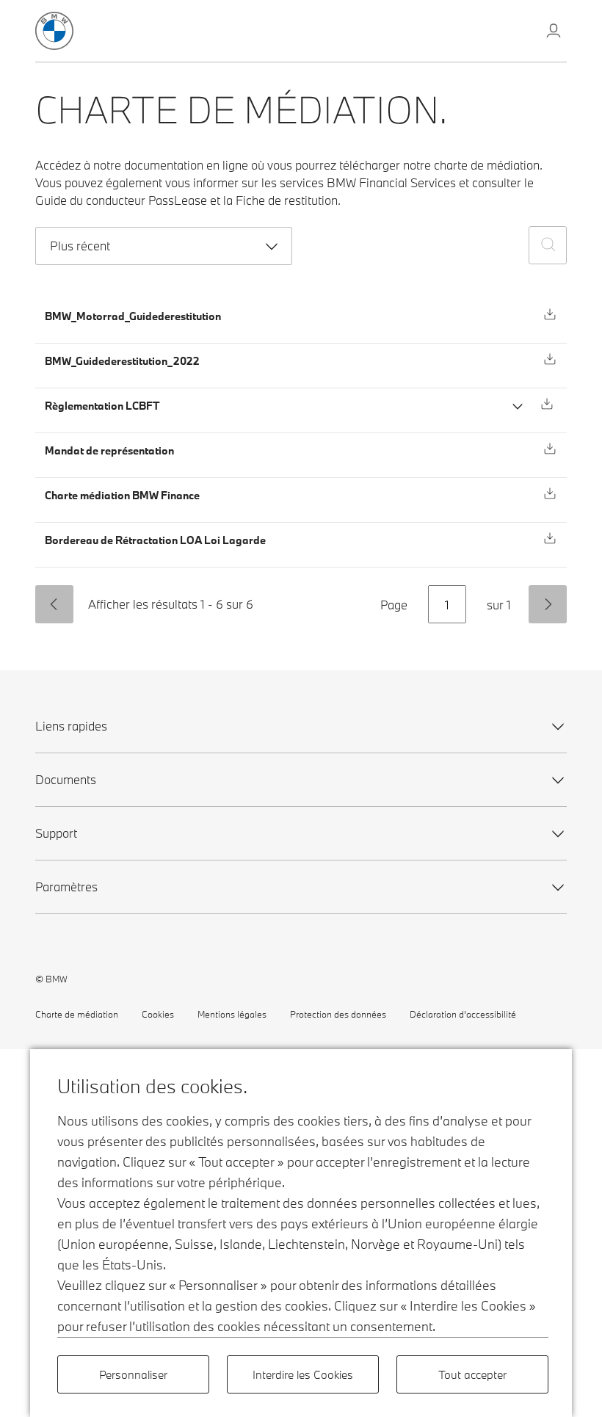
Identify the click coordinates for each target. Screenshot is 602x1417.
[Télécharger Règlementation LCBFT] (547, 403)
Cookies (158, 1014)
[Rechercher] (548, 245)
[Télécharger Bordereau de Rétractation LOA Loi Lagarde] (550, 538)
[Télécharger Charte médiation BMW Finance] (550, 493)
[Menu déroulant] (553, 32)
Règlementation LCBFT (102, 406)
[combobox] (163, 246)
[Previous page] (54, 604)
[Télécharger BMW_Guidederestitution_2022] (550, 359)
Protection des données (338, 1014)
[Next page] (548, 604)
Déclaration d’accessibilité (463, 1014)
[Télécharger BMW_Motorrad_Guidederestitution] (550, 314)
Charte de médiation (76, 1014)
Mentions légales (231, 1014)
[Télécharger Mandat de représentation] (550, 448)
